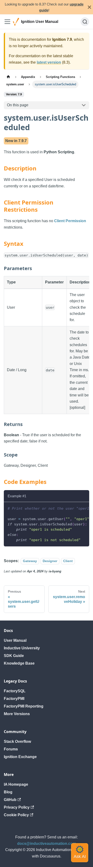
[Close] (89, 7)
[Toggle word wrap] (75, 508)
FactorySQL (15, 691)
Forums (11, 749)
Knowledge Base (19, 663)
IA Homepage (16, 784)
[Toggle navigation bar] (7, 21)
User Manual (15, 640)
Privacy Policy (17, 807)
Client (68, 561)
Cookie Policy (16, 815)
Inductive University (22, 648)
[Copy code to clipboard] (83, 508)
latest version (49, 62)
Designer (50, 561)
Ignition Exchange (20, 757)
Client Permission (70, 221)
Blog (8, 792)
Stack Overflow (17, 741)
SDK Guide (14, 656)
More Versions (17, 714)
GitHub (10, 800)
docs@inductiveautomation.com (46, 843)
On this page (17, 105)
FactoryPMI (14, 699)
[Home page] (8, 77)
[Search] (85, 21)
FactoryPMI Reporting (23, 706)
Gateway (30, 561)
